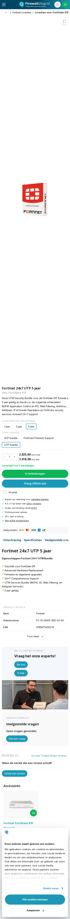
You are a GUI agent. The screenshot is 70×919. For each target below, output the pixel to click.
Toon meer (33, 636)
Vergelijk (12, 492)
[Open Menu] (3, 4)
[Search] (57, 5)
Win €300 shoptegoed (17, 520)
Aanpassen (33, 910)
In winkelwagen (35, 473)
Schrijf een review (14, 773)
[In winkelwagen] (33, 812)
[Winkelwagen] (65, 5)
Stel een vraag (17, 738)
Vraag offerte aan (35, 483)
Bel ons (21, 664)
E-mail (21, 673)
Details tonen (51, 888)
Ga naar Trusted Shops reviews (49, 755)
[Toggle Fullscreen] (64, 21)
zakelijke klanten (40, 499)
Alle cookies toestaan (35, 899)
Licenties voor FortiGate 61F (52, 12)
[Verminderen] (4, 456)
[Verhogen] (14, 456)
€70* (34, 508)
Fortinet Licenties (21, 12)
